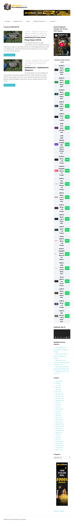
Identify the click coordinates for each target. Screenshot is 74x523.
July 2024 (57, 402)
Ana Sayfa (7, 21)
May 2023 (58, 413)
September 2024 (59, 400)
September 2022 (59, 430)
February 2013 (59, 450)
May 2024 (58, 407)
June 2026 (58, 385)
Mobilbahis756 (35, 31)
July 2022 (57, 435)
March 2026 (58, 392)
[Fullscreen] (68, 337)
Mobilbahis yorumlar (33, 63)
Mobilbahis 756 (28, 33)
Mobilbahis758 (44, 35)
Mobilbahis (41, 60)
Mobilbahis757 (37, 35)
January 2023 (59, 422)
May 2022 (58, 439)
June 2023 (58, 411)
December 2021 (59, 445)
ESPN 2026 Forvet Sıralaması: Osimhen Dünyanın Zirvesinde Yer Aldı (62, 362)
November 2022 (59, 426)
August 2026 (58, 381)
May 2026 (58, 387)
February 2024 (59, 409)
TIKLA (67, 82)
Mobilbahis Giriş (17, 21)
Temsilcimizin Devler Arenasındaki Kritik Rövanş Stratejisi (61, 350)
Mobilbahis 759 (38, 62)
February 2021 (59, 448)
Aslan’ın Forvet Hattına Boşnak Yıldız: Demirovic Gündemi (60, 356)
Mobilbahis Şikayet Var (39, 21)
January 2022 (59, 443)
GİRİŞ (67, 70)
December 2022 (59, 424)
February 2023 (59, 420)
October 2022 (59, 428)
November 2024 (59, 398)
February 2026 (59, 394)
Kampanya (52, 21)
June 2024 (58, 405)
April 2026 (58, 390)
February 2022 (59, 441)
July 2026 (57, 383)
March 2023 (58, 417)
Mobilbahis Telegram (59, 511)
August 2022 (58, 433)
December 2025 (59, 396)
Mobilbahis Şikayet (29, 35)
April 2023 (58, 415)
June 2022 (58, 437)
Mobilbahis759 (28, 65)
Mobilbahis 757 (35, 33)
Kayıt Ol (28, 21)
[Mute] (66, 337)
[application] (62, 334)
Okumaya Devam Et (9, 55)
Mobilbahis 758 (43, 33)
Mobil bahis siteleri (43, 31)
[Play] (55, 337)
